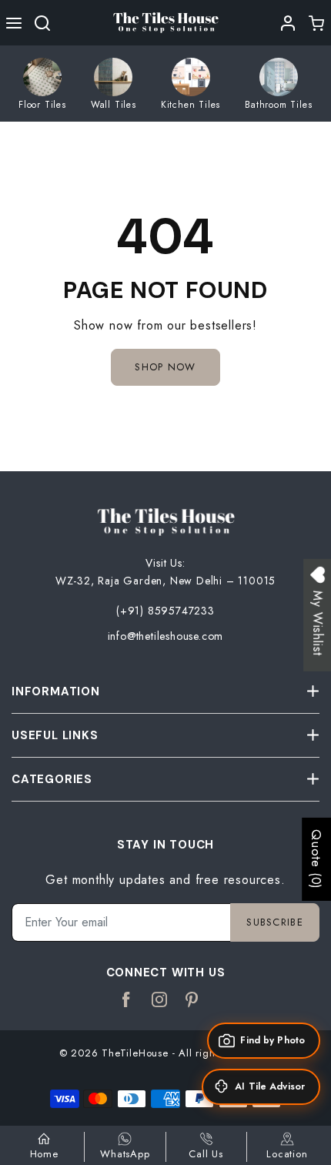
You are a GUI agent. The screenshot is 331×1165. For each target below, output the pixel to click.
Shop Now (165, 367)
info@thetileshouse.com (166, 636)
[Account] (288, 23)
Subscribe (274, 922)
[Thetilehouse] (165, 22)
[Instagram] (160, 1000)
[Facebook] (127, 1000)
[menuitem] (42, 83)
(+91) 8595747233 (165, 610)
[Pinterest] (192, 1000)
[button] (14, 23)
